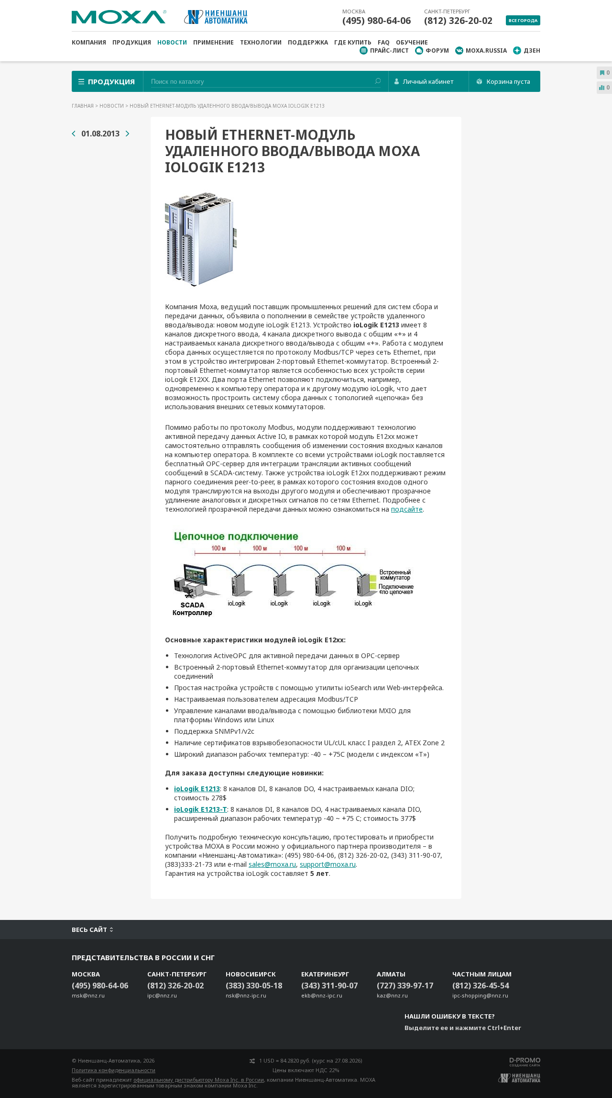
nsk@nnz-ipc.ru (246, 995)
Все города (523, 20)
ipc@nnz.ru (162, 995)
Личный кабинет (428, 81)
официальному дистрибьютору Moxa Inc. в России (198, 1079)
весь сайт (89, 929)
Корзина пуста (508, 81)
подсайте (407, 509)
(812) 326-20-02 (458, 20)
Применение (213, 42)
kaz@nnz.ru (392, 995)
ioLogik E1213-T (200, 809)
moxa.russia (486, 50)
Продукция (131, 42)
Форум (437, 50)
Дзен (532, 50)
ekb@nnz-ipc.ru (321, 995)
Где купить (353, 42)
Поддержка (308, 42)
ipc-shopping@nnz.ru (480, 995)
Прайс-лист (389, 50)
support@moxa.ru (328, 864)
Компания (89, 42)
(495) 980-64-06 (376, 20)
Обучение (412, 42)
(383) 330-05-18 (254, 985)
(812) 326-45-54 (480, 985)
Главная (83, 105)
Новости (172, 42)
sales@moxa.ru (272, 864)
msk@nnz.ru (88, 995)
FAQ (384, 42)
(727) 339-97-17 (405, 985)
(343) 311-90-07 (329, 985)
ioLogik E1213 (197, 788)
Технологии (261, 42)
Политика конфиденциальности (113, 1070)
